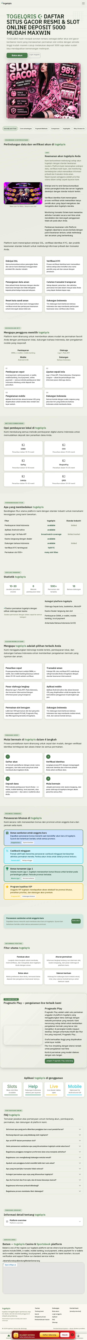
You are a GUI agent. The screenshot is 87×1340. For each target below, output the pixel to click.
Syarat (37, 1314)
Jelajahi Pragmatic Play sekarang (59, 1061)
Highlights (66, 128)
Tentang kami (39, 1311)
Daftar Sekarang (49, 1335)
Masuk (64, 1335)
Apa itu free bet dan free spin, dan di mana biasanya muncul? (31, 1180)
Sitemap (54, 1322)
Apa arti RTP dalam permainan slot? (21, 1141)
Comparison (55, 128)
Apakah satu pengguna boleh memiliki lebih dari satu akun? (30, 1163)
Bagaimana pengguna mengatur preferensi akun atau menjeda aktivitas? (36, 1152)
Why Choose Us (79, 128)
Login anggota (34, 54)
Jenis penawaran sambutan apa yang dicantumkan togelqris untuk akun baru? (38, 1146)
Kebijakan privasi (40, 1317)
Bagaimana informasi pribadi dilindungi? (22, 1186)
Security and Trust (10, 128)
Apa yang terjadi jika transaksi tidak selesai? (24, 1169)
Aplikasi (54, 1317)
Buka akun (17, 55)
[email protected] (75, 1311)
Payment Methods (41, 128)
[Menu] (83, 3)
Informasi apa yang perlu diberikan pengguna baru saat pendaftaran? (35, 1129)
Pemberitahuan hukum (42, 1319)
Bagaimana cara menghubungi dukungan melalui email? (28, 1157)
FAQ (53, 1319)
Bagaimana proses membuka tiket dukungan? (24, 1191)
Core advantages (26, 128)
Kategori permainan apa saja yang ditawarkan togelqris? (29, 1174)
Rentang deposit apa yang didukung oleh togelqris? (27, 1135)
